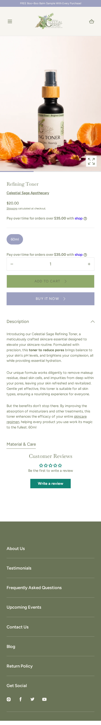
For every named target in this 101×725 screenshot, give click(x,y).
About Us (16, 548)
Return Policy (20, 666)
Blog (11, 646)
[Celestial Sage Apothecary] (50, 21)
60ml (15, 239)
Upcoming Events (24, 607)
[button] (10, 21)
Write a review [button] (50, 483)
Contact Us (18, 627)
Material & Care (21, 444)
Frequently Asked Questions (34, 587)
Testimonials (19, 568)
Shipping (12, 208)
